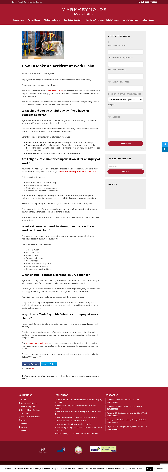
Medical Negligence (52, 20)
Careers (24, 427)
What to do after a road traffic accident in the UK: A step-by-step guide (78, 401)
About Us (22, 2)
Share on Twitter (48, 364)
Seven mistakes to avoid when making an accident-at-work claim (78, 412)
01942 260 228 (112, 429)
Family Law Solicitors (72, 20)
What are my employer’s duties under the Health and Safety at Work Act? (78, 428)
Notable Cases (148, 20)
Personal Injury (34, 20)
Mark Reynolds (48, 74)
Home (14, 2)
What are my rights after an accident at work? (73, 424)
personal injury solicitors (36, 343)
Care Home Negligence (94, 20)
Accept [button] (149, 469)
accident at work (56, 90)
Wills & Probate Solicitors (30, 417)
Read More (158, 469)
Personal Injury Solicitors (30, 410)
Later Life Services (130, 20)
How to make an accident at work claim (71, 421)
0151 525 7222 (112, 402)
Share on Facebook (31, 364)
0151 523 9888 (112, 409)
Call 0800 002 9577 (148, 2)
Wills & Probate (112, 20)
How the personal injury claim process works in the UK (84, 376)
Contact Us (37, 2)
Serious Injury (18, 20)
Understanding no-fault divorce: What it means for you (77, 433)
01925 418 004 (112, 422)
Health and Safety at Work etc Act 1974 (77, 171)
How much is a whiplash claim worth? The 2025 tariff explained (75, 406)
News (29, 2)
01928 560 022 (112, 416)
